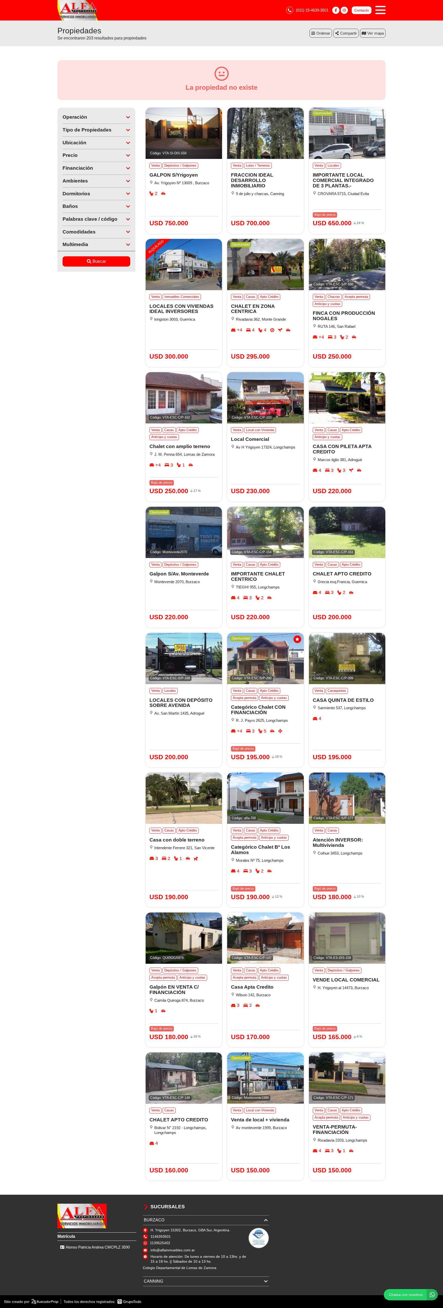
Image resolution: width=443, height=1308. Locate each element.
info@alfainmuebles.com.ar (172, 1250)
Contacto (361, 10)
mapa (379, 33)
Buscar (99, 261)
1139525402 (160, 1243)
